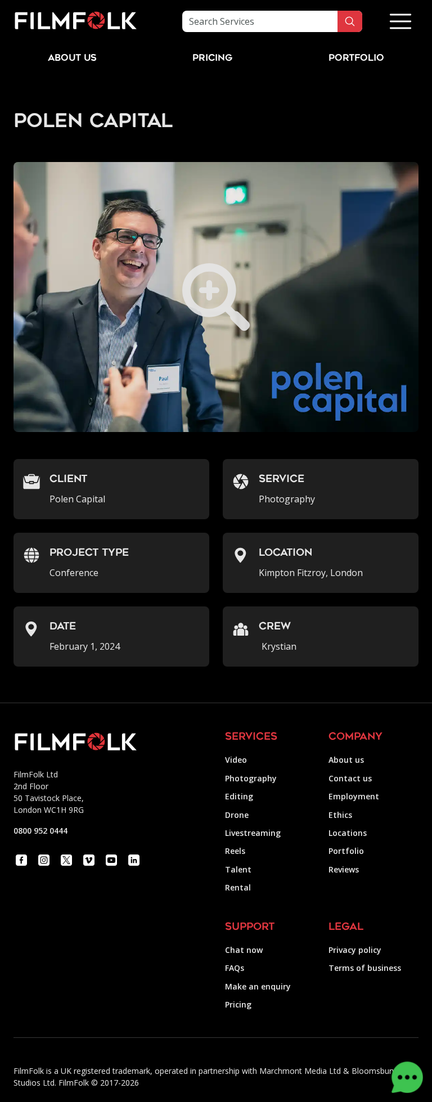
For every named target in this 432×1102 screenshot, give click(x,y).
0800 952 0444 (41, 830)
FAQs (234, 967)
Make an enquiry (258, 986)
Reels (235, 850)
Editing (239, 796)
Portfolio (346, 850)
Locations (347, 832)
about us (72, 58)
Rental (238, 887)
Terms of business (364, 967)
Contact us (350, 778)
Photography (251, 778)
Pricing (212, 58)
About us (346, 759)
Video (236, 759)
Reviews (343, 869)
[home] (75, 21)
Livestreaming (253, 832)
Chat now (244, 949)
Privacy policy (354, 949)
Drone (237, 814)
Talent (238, 869)
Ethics (340, 814)
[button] (400, 21)
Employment (353, 796)
